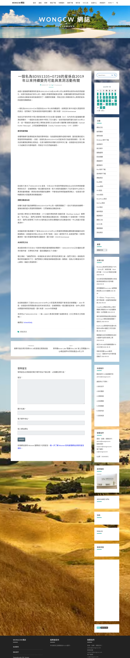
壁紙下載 (53, 3)
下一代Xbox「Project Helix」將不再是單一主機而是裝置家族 (106, 300)
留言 (20, 381)
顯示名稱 (22, 412)
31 (104, 108)
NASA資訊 (100, 195)
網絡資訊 (23, 335)
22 (98, 104)
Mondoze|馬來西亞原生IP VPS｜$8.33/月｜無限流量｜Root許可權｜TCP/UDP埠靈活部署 (106, 269)
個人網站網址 (23, 432)
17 (104, 101)
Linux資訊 (100, 186)
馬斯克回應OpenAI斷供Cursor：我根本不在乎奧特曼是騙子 (106, 353)
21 (115, 101)
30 (101, 108)
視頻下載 (70, 3)
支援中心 (94, 3)
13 (113, 97)
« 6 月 (98, 111)
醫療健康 (100, 228)
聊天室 (78, 3)
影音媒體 (100, 157)
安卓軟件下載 (101, 174)
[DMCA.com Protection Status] (102, 628)
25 (107, 104)
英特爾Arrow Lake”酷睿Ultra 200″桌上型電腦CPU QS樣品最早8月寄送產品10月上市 (71, 352)
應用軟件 (100, 165)
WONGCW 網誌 (18, 3)
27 (113, 104)
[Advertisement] (65, 56)
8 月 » (102, 111)
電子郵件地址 (23, 422)
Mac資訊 (99, 182)
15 (98, 101)
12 (110, 97)
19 (110, 101)
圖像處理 (100, 153)
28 (115, 104)
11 (107, 97)
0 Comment (57, 85)
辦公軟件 (100, 148)
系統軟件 (100, 144)
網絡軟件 (100, 161)
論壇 (40, 3)
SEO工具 (85, 3)
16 (101, 101)
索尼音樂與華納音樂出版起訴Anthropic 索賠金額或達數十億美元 (106, 318)
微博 (45, 3)
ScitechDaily (28, 326)
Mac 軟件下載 (101, 169)
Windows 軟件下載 (103, 140)
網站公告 (100, 127)
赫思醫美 (100, 132)
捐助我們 (16, 652)
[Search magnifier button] (115, 75)
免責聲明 (16, 647)
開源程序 (100, 216)
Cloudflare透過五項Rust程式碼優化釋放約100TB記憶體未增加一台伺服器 (106, 309)
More (110, 3)
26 (110, 104)
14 (115, 97)
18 (107, 101)
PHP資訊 (100, 207)
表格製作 (102, 3)
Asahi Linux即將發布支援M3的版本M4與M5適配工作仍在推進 (106, 328)
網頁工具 (100, 220)
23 (101, 104)
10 (104, 97)
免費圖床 (61, 3)
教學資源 (100, 211)
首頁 (34, 3)
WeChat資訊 (101, 203)
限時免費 (100, 136)
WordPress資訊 (102, 199)
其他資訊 (100, 232)
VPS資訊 (99, 190)
